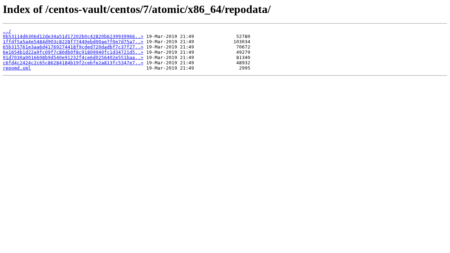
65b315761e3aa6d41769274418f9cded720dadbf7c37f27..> (73, 47)
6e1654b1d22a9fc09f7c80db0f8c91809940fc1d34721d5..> (73, 52)
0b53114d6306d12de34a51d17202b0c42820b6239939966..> (73, 36)
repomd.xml (17, 68)
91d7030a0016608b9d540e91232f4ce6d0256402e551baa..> (73, 57)
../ (7, 31)
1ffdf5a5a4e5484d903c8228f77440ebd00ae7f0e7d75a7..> (73, 41)
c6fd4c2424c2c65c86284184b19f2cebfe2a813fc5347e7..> (73, 62)
